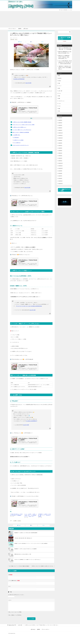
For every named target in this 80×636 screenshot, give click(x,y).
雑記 (59, 88)
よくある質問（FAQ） (16, 134)
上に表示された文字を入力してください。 (16, 594)
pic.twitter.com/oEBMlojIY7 (31, 420)
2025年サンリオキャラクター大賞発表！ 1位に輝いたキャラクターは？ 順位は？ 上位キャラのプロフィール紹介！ (43, 566)
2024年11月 (60, 165)
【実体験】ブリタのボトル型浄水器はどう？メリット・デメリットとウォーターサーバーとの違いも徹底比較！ (31, 543)
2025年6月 (60, 148)
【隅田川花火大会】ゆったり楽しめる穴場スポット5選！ (22, 554)
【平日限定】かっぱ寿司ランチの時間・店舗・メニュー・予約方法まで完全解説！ (44, 515)
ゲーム (59, 93)
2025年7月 (60, 145)
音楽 (59, 83)
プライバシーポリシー (12, 28)
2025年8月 (60, 143)
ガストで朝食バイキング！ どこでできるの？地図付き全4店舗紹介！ (19, 566)
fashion (59, 80)
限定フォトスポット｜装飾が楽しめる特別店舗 (20, 132)
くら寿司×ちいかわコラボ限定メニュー (19, 127)
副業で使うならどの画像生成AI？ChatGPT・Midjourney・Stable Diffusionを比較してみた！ (64, 57)
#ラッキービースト (20, 306)
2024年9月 (60, 170)
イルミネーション (61, 100)
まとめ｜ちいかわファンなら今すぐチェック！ (20, 145)
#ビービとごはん (27, 306)
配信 (59, 75)
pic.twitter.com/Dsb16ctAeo (36, 306)
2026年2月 (60, 127)
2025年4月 (60, 153)
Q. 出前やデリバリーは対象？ (18, 140)
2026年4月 (60, 122)
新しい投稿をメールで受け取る (15, 615)
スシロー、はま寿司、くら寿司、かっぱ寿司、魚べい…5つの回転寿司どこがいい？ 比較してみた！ (30, 515)
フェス (59, 103)
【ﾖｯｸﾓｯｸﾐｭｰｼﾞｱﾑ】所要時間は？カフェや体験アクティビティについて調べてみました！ (27, 559)
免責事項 (19, 28)
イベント (59, 85)
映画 (59, 95)
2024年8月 (60, 173)
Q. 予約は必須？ (16, 137)
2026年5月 (60, 120)
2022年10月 (60, 183)
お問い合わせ (25, 28)
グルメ (16, 39)
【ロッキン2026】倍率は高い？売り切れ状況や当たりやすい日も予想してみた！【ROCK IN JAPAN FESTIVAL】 (65, 62)
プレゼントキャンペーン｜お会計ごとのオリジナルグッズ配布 (23, 124)
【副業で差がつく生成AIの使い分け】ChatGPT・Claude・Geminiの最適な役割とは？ (64, 67)
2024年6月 (60, 178)
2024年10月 (60, 168)
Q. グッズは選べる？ (17, 142)
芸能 (59, 108)
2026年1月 (60, 130)
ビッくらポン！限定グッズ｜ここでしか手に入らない (21, 129)
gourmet (59, 78)
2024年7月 (60, 175)
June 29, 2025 (28, 82)
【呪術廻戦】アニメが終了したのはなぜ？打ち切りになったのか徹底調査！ (25, 548)
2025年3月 (60, 155)
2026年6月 (60, 117)
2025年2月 (60, 158)
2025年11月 (60, 135)
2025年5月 (60, 150)
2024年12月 (60, 163)
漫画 (59, 98)
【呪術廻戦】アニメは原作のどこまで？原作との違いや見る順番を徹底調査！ (26, 532)
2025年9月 (60, 140)
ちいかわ (19, 520)
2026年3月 (60, 125)
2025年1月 (60, 160)
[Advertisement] (40, 19)
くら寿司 (15, 520)
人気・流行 (12, 39)
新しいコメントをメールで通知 (15, 612)
